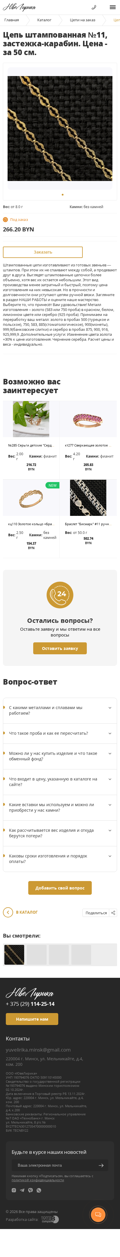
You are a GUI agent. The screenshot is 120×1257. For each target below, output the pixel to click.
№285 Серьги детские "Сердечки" (34, 445)
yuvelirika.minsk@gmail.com (38, 1049)
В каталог (26, 912)
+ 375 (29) (30, 1003)
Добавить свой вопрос (60, 888)
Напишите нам (32, 1019)
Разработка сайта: (22, 1219)
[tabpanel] (60, 128)
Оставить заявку (60, 648)
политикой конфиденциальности (38, 1180)
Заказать (43, 252)
